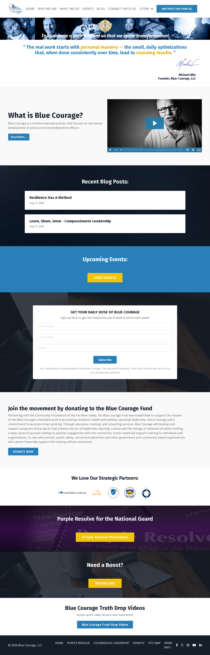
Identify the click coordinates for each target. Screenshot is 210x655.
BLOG (101, 9)
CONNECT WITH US (122, 9)
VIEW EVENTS (105, 277)
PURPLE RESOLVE (78, 643)
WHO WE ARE (47, 9)
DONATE (138, 643)
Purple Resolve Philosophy (105, 537)
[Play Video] (110, 149)
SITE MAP (154, 643)
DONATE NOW (23, 451)
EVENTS (88, 9)
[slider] (152, 149)
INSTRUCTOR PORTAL (176, 9)
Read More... (19, 137)
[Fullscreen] (199, 149)
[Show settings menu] (193, 149)
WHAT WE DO (69, 9)
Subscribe (105, 360)
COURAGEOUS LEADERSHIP (111, 643)
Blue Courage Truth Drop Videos (105, 624)
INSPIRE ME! (105, 583)
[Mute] (187, 149)
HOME (30, 9)
